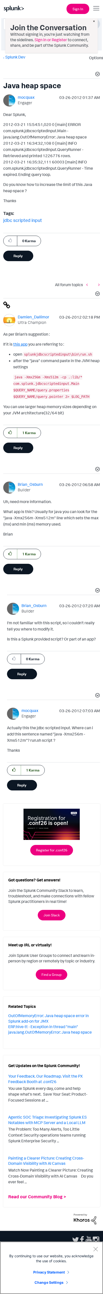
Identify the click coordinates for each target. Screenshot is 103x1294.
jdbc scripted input (22, 220)
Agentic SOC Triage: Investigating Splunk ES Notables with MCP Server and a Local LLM (47, 1120)
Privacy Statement (49, 1272)
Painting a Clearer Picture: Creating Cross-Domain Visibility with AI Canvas (46, 1161)
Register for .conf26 (51, 850)
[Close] (95, 1249)
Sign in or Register (50, 39)
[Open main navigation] (96, 8)
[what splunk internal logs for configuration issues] (88, 284)
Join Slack (52, 915)
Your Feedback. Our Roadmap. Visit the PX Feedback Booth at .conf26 (45, 1079)
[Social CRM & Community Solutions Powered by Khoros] (85, 1218)
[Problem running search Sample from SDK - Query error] (98, 284)
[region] (51, 1268)
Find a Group (52, 974)
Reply (18, 256)
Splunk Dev (15, 56)
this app (20, 344)
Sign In (77, 9)
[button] (97, 74)
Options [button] (94, 57)
